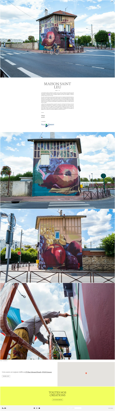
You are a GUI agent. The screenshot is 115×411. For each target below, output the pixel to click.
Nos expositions (63, 1)
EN (113, 1)
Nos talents (37, 1)
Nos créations (25, 1)
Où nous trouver (50, 1)
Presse (84, 1)
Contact (93, 1)
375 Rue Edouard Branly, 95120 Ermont (38, 372)
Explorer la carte (6, 376)
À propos (74, 1)
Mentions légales (110, 408)
